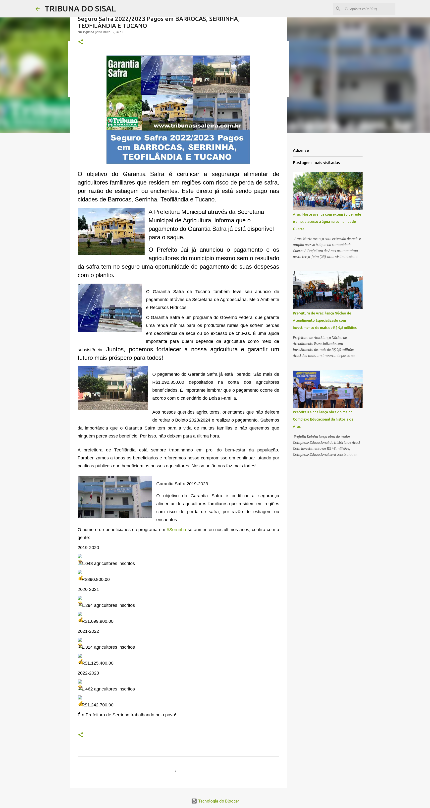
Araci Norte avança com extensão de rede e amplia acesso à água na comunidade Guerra (327, 221)
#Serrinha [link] (176, 529)
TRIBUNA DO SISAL (80, 8)
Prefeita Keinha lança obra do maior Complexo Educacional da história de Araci (323, 419)
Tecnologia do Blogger (218, 801)
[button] (81, 42)
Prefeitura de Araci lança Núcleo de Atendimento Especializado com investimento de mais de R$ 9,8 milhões (325, 320)
